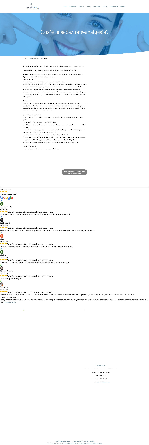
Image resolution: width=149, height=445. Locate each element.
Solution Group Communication (87, 443)
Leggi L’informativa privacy (63, 441)
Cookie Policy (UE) (78, 441)
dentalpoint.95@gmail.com (102, 382)
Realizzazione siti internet (70, 443)
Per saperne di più (10, 302)
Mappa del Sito (89, 441)
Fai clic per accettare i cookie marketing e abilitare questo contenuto (74, 172)
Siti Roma (99, 443)
